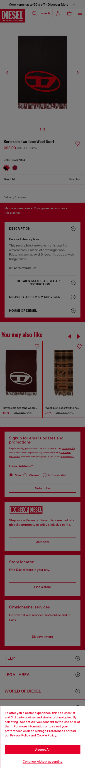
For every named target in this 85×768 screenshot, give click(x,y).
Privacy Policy (20, 735)
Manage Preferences (50, 731)
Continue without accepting (43, 761)
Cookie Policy (46, 735)
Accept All (42, 749)
